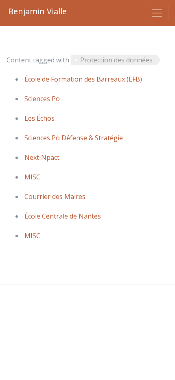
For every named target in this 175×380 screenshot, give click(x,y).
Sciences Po (42, 98)
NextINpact (41, 157)
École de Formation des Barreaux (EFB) (83, 79)
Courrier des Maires (54, 196)
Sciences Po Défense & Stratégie (73, 137)
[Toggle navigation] (157, 13)
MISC (32, 176)
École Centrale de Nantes (62, 216)
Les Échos (39, 118)
